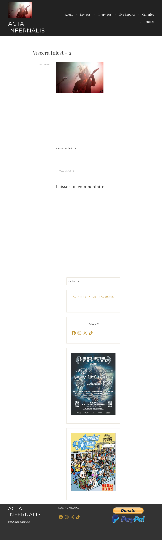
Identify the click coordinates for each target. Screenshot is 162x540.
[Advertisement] (105, 120)
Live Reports (127, 14)
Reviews (85, 14)
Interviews (105, 14)
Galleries (148, 14)
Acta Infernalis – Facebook (93, 296)
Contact (149, 21)
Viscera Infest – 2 (66, 171)
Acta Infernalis (26, 27)
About (69, 14)
